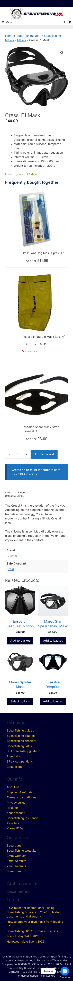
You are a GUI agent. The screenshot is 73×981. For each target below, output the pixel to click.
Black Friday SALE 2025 (23, 936)
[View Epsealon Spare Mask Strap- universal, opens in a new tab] (37, 431)
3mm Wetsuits (16, 856)
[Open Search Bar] (64, 22)
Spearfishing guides (20, 730)
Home (9, 35)
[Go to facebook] (65, 971)
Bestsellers (14, 766)
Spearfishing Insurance (22, 818)
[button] (62, 53)
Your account (16, 813)
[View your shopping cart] (70, 22)
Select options (20, 701)
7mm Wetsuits (16, 866)
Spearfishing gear (28, 35)
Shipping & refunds (20, 792)
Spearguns (14, 845)
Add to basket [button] (20, 640)
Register (12, 807)
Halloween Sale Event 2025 (25, 941)
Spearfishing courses (21, 735)
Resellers (13, 823)
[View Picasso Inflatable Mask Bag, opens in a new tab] (63, 336)
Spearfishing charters (21, 741)
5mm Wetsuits (16, 861)
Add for (36, 261)
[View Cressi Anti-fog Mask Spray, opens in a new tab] (62, 253)
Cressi (12, 556)
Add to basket (44, 454)
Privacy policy (16, 802)
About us (13, 787)
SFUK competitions (20, 761)
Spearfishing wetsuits (21, 850)
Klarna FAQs (15, 828)
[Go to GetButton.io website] (64, 977)
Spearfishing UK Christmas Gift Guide (32, 931)
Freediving (14, 756)
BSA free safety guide (22, 751)
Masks (21, 40)
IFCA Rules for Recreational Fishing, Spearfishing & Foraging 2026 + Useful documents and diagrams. (33, 912)
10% (11, 569)
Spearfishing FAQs (19, 746)
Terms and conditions (21, 797)
